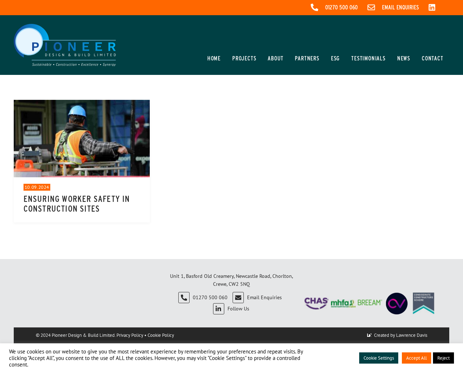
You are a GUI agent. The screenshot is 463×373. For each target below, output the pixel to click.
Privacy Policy (129, 335)
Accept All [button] (416, 358)
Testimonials (368, 58)
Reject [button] (443, 358)
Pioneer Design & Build (75, 335)
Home (214, 58)
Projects (244, 58)
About (275, 58)
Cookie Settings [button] (379, 358)
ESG (335, 58)
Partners (307, 58)
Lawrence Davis (411, 335)
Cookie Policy (161, 335)
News (403, 58)
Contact (432, 58)
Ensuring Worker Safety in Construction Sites (77, 203)
